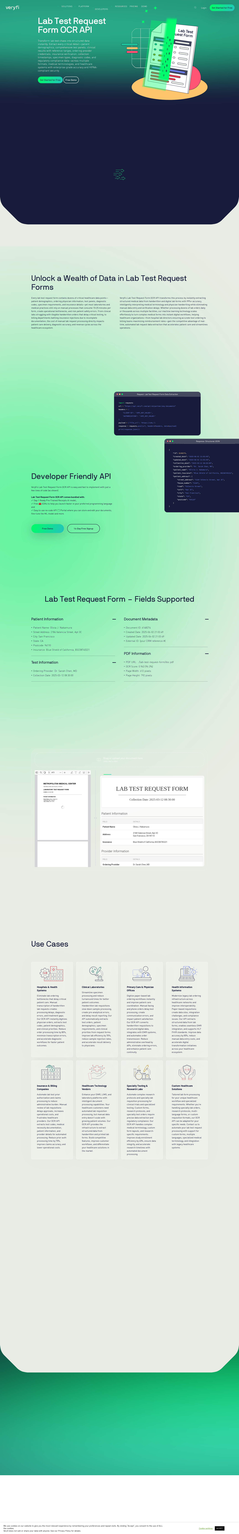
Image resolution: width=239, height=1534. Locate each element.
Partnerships (154, 1413)
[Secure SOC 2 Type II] (179, 181)
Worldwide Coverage (158, 1405)
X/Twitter (178, 1398)
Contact (152, 1409)
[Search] (195, 7)
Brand (126, 1417)
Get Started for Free (222, 7)
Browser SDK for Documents (23, 1278)
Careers (127, 1413)
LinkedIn (177, 1394)
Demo (144, 6)
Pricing (134, 6)
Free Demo (71, 82)
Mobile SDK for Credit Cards (23, 1287)
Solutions (67, 6)
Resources (121, 6)
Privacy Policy (64, 1531)
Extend (221, 1270)
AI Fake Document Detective (213, 1283)
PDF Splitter (206, 1299)
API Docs (152, 1420)
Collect (31, 1267)
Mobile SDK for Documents (22, 1291)
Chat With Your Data (209, 1291)
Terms (123, 1447)
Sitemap (140, 1447)
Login (203, 7)
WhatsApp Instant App (20, 1295)
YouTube (177, 1402)
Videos (126, 1405)
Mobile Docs (154, 1424)
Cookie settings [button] (206, 1528)
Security (127, 1398)
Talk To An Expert (157, 1394)
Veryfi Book (128, 1409)
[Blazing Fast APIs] (119, 181)
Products (127, 1394)
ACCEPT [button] (219, 1528)
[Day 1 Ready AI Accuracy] (59, 181)
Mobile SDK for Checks (20, 1282)
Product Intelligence (210, 1303)
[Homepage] (12, 8)
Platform (83, 6)
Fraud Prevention (208, 1295)
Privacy (131, 1447)
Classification (206, 1287)
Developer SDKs (131, 1402)
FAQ (150, 1416)
